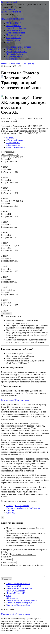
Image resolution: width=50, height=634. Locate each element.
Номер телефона (8, 562)
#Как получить (13, 145)
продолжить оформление (12, 19)
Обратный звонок (14, 56)
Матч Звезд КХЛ (14, 30)
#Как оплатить (13, 142)
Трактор (10, 510)
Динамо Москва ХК (15, 593)
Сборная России (13, 37)
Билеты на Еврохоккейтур (18, 605)
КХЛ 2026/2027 (13, 23)
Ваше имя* (6, 557)
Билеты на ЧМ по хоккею (18, 583)
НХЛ (8, 42)
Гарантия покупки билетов (18, 47)
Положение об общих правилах (15, 614)
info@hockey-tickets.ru (11, 12)
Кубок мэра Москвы (15, 33)
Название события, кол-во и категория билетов (22, 565)
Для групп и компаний (16, 51)
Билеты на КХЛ (13, 586)
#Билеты (10, 138)
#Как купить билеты (15, 147)
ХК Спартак (12, 598)
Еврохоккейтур (13, 40)
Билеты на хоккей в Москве (19, 588)
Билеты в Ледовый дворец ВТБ (20, 603)
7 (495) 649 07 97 (8, 9)
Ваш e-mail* (6, 559)
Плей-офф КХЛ (13, 25)
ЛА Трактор (28, 63)
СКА (8, 595)
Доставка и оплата (14, 54)
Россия (4, 63)
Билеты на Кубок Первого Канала (21, 600)
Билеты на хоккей (9, 2)
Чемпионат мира (14, 35)
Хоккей (9, 505)
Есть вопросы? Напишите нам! (15, 400)
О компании (12, 59)
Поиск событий (13, 49)
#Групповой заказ (14, 140)
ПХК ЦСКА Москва (15, 591)
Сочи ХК (10, 513)
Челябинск (15, 63)
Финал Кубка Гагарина (16, 28)
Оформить (6, 314)
